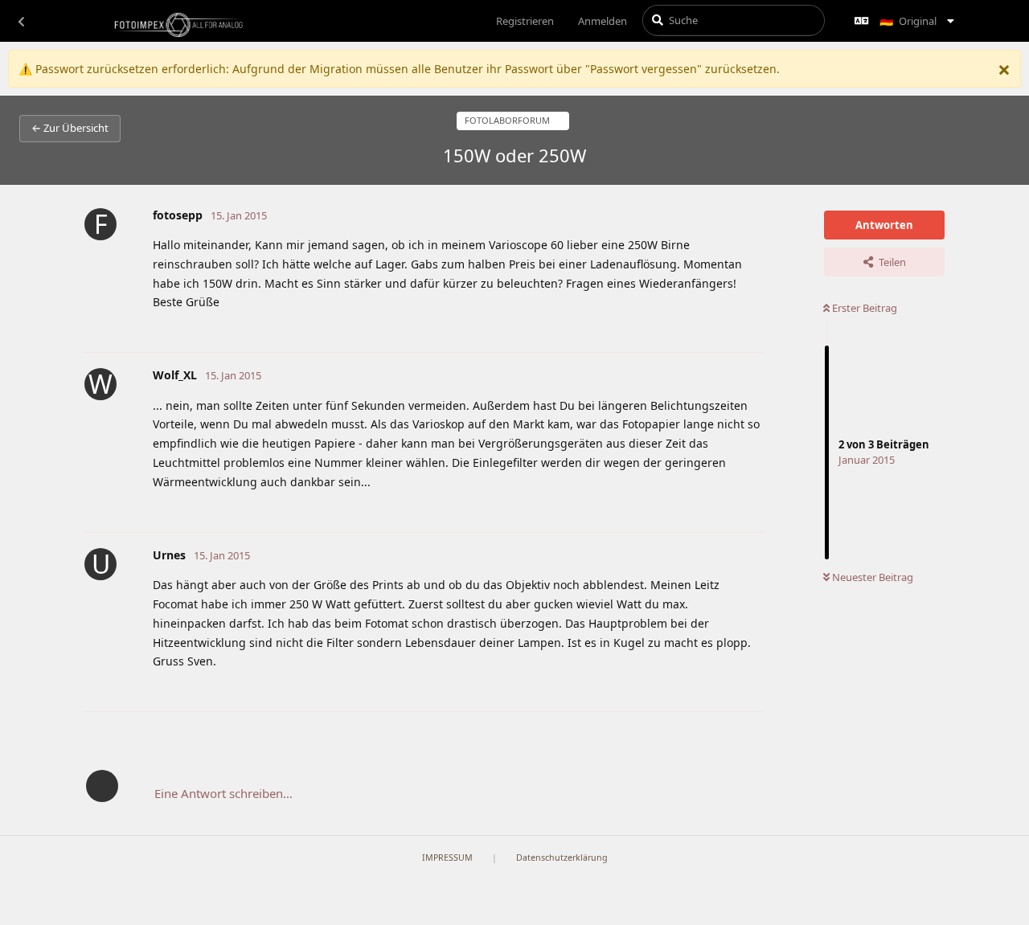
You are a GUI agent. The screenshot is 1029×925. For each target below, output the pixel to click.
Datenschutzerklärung (562, 857)
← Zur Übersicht (70, 128)
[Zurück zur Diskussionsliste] (20, 20)
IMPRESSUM (447, 857)
